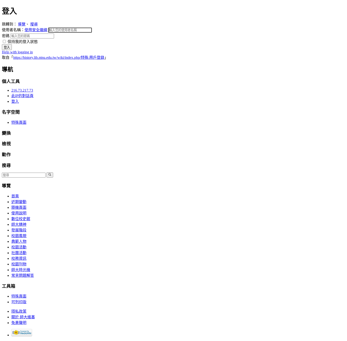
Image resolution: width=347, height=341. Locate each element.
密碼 (6, 36)
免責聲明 (18, 323)
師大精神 (18, 224)
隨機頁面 (18, 207)
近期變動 (18, 202)
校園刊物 (18, 264)
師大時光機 (20, 270)
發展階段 (18, 230)
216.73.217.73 (22, 90)
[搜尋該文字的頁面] (50, 175)
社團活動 (18, 253)
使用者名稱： (24, 30)
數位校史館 (20, 219)
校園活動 (18, 247)
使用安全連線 (36, 30)
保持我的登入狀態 (22, 42)
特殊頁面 (18, 122)
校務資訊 (18, 258)
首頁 (15, 196)
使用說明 (18, 213)
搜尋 (34, 24)
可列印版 (18, 302)
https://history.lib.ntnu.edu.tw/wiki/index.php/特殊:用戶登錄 (58, 57)
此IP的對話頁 (22, 96)
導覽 (21, 24)
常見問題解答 (22, 275)
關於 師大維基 (23, 317)
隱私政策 (18, 311)
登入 (15, 101)
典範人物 (18, 241)
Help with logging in (17, 52)
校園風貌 (18, 236)
